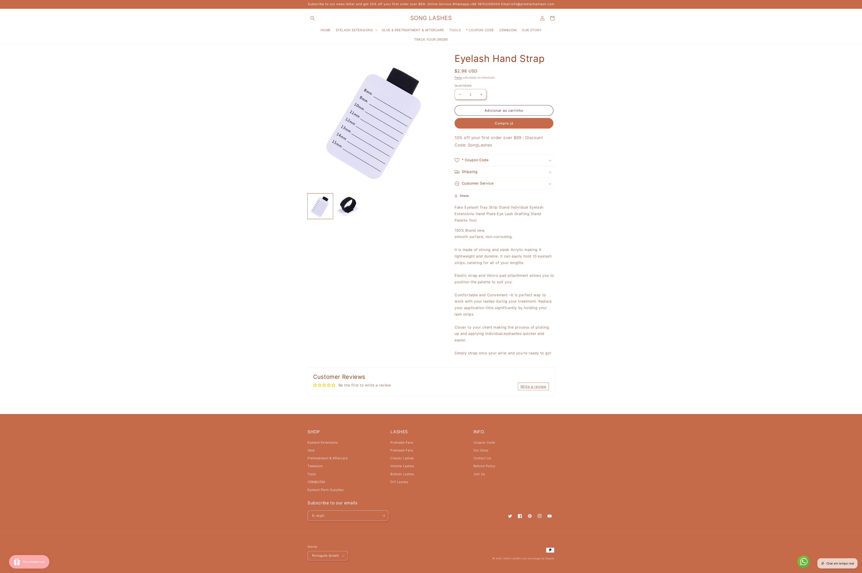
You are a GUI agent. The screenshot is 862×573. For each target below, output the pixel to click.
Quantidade (463, 85)
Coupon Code (484, 442)
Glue (311, 450)
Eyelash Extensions (323, 442)
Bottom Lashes (402, 474)
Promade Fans (401, 442)
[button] (312, 18)
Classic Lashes (402, 458)
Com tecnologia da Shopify (538, 558)
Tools (312, 474)
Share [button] (464, 196)
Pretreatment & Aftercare (327, 458)
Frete (458, 77)
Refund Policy (484, 466)
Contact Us (482, 458)
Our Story (481, 450)
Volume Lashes (402, 466)
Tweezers (315, 466)
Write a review (533, 386)
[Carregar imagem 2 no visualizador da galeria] (348, 206)
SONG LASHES (512, 558)
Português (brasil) (325, 555)
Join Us (479, 474)
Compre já (504, 123)
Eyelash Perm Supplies (326, 490)
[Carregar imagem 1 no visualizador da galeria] (320, 206)
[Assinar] (383, 515)
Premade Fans (401, 450)
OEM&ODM (316, 482)
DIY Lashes (399, 482)
